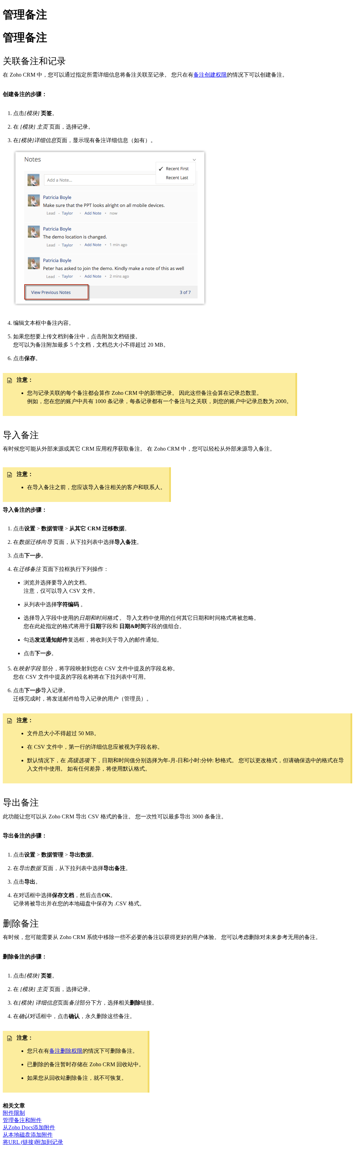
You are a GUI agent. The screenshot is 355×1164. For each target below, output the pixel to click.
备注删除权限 (66, 1051)
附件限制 (14, 1113)
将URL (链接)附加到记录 (33, 1142)
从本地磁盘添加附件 (28, 1135)
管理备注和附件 (22, 1120)
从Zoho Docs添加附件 (29, 1127)
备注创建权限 (210, 75)
